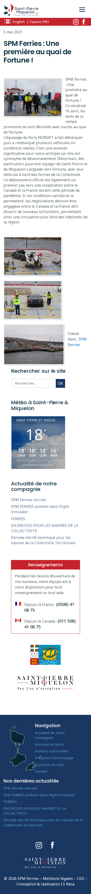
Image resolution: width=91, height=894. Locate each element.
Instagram (76, 22)
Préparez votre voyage (54, 757)
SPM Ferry (21, 10)
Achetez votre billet (51, 751)
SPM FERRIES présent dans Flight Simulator (39, 794)
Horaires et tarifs (49, 744)
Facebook (83, 22)
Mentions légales (58, 878)
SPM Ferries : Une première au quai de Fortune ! (37, 51)
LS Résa (67, 884)
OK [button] (60, 383)
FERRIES (18, 518)
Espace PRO (39, 21)
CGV (80, 878)
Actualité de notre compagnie (50, 735)
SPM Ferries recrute (28, 499)
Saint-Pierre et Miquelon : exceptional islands (45, 863)
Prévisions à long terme (38, 465)
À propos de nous (49, 764)
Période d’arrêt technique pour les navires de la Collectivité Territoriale (43, 540)
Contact (41, 771)
